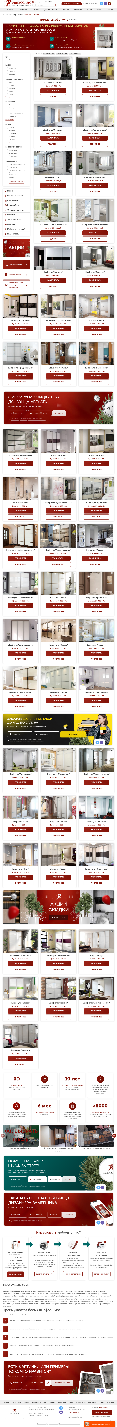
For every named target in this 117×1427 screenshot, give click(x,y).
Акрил (11, 94)
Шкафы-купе (17, 15)
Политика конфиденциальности (47, 1424)
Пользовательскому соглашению (37, 420)
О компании (22, 10)
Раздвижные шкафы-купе (17, 170)
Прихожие (12, 215)
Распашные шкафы (15, 196)
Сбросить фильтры (16, 182)
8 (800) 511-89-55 (90, 4)
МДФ (10, 82)
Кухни (10, 191)
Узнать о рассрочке (73, 1274)
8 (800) (99, 1407)
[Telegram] (101, 4)
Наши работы (13, 234)
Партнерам (92, 1402)
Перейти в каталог (101, 1274)
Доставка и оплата (51, 10)
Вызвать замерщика (44, 1274)
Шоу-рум (66, 10)
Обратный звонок (102, 1412)
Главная (10, 10)
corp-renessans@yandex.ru (101, 1416)
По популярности (48, 53)
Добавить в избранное (75, 1417)
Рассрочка (78, 10)
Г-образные (12, 133)
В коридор (12, 108)
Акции (89, 10)
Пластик (11, 85)
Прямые (11, 127)
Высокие (12, 130)
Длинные (12, 136)
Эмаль (11, 91)
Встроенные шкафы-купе (17, 164)
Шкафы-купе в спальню (16, 114)
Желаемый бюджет (40, 413)
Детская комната (14, 220)
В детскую (12, 116)
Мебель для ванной (16, 229)
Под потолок (13, 167)
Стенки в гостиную (15, 210)
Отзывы (99, 10)
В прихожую (13, 111)
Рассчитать (53, 90)
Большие (12, 71)
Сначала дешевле (62, 53)
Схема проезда (73, 1412)
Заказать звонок (71, 4)
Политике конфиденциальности (19, 420)
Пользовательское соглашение (69, 1424)
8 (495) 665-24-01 (89, 1)
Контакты (110, 10)
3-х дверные (13, 153)
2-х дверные (13, 150)
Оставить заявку (15, 1274)
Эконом (11, 177)
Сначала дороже (75, 53)
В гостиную (12, 105)
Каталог (36, 10)
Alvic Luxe (12, 88)
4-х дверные (13, 156)
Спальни (11, 224)
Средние (12, 74)
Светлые (12, 60)
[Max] (105, 4)
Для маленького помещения (14, 174)
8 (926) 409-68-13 (89, 6)
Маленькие (12, 68)
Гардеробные (13, 205)
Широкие (12, 139)
